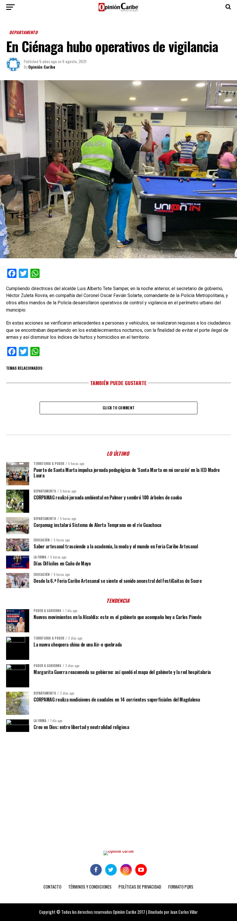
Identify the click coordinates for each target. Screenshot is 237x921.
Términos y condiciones (90, 887)
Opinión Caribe (41, 67)
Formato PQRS (180, 887)
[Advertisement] (118, 781)
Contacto (52, 887)
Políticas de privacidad (139, 887)
